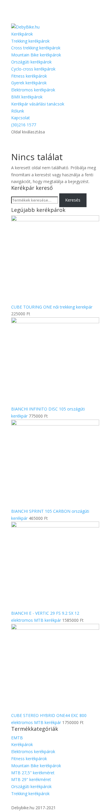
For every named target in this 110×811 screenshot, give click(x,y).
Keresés (72, 200)
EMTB (17, 737)
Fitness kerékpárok (29, 76)
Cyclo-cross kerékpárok (33, 69)
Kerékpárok (22, 34)
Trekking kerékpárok (30, 41)
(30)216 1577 (23, 125)
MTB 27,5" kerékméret (33, 772)
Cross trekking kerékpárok (35, 48)
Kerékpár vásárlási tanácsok (37, 104)
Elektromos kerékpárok (33, 90)
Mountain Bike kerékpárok (36, 55)
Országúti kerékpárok (31, 62)
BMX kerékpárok (27, 97)
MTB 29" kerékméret (31, 779)
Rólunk (17, 111)
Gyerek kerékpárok (29, 83)
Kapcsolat (20, 117)
